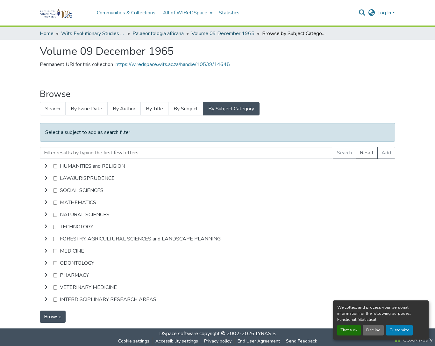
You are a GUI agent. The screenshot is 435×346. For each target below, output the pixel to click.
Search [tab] (52, 108)
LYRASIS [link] (266, 333)
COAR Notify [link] (417, 339)
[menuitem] (187, 13)
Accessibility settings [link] (176, 341)
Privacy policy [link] (218, 341)
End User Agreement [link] (259, 341)
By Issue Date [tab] (86, 108)
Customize (399, 330)
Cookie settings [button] (133, 341)
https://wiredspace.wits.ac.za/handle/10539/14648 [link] (173, 64)
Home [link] (46, 33)
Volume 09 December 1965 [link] (222, 33)
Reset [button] (367, 152)
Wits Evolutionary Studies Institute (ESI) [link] (93, 33)
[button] (65, 12)
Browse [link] (52, 316)
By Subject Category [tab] (231, 108)
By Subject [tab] (186, 108)
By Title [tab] (154, 108)
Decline (373, 330)
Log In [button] (384, 12)
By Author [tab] (124, 108)
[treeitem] (217, 178)
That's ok (349, 330)
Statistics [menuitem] (229, 12)
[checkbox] (55, 166)
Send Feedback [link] (301, 341)
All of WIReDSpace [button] (185, 12)
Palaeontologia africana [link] (158, 33)
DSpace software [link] (178, 333)
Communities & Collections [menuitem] (126, 12)
